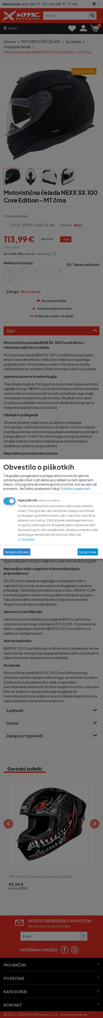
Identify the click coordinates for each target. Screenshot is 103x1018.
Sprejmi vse (88, 552)
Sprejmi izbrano (17, 552)
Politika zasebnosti (76, 488)
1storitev (26, 539)
